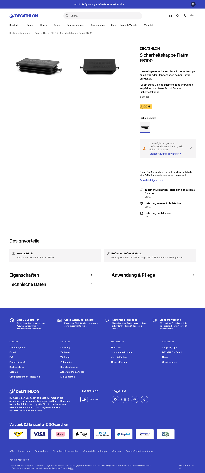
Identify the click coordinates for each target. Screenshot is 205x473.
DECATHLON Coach (172, 352)
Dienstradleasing (69, 367)
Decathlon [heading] (117, 341)
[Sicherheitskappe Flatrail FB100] (39, 67)
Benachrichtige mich (151, 180)
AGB (11, 451)
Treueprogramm (17, 347)
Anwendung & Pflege (133, 275)
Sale (113, 25)
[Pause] (193, 4)
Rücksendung (16, 367)
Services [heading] (65, 341)
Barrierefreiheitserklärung (139, 451)
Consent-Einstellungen (95, 451)
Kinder (57, 25)
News (165, 357)
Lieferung (65, 347)
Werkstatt (149, 25)
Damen (31, 25)
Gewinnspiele (169, 362)
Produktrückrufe (17, 362)
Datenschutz (41, 451)
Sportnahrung (98, 25)
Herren (44, 25)
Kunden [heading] (13, 341)
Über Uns (116, 347)
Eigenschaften (24, 275)
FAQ (11, 357)
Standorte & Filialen (121, 352)
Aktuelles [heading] (168, 341)
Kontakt (13, 352)
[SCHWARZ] (145, 127)
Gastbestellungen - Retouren (24, 376)
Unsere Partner (119, 362)
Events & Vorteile (129, 25)
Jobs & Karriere (119, 357)
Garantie (14, 372)
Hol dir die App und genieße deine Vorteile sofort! (99, 4)
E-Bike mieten (67, 376)
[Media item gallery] (69, 67)
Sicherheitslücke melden (66, 451)
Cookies (116, 451)
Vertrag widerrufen (19, 459)
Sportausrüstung (76, 25)
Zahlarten (65, 352)
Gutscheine (66, 362)
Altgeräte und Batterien (72, 372)
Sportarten (15, 25)
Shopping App (169, 347)
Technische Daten (27, 284)
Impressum (24, 451)
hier (72, 468)
